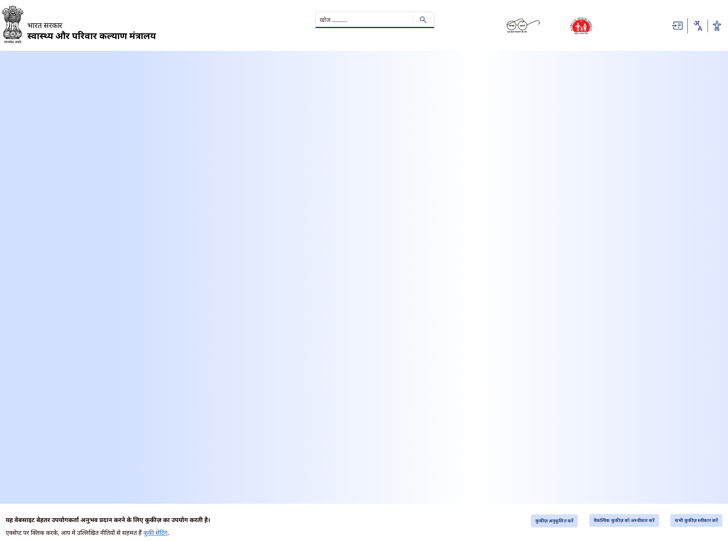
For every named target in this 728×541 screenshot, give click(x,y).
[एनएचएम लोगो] (581, 25)
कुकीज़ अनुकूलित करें (554, 520)
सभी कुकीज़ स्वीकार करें (696, 520)
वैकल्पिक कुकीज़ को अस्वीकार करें (624, 520)
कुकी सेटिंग (155, 532)
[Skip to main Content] (677, 25)
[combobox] (697, 25)
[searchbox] (365, 20)
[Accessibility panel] (717, 25)
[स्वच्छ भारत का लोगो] (523, 25)
